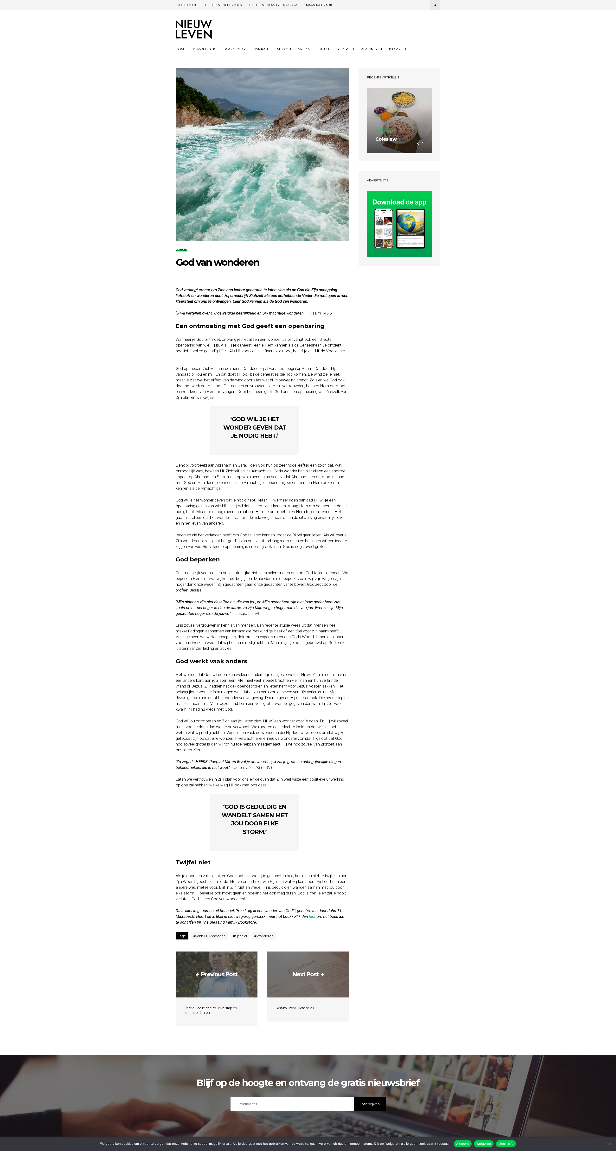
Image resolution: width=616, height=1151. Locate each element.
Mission (284, 49)
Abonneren (371, 49)
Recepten (345, 49)
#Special (240, 936)
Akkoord (462, 1143)
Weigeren (483, 1143)
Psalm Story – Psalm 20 (295, 1008)
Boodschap (235, 49)
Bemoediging (204, 49)
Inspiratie (261, 49)
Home (181, 49)
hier (312, 916)
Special (304, 49)
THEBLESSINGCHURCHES (223, 5)
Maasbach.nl (187, 5)
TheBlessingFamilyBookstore (274, 5)
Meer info (505, 1143)
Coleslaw (386, 139)
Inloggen (397, 49)
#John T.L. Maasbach (209, 936)
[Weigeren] (610, 1143)
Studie (324, 49)
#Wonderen (263, 936)
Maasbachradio (320, 5)
